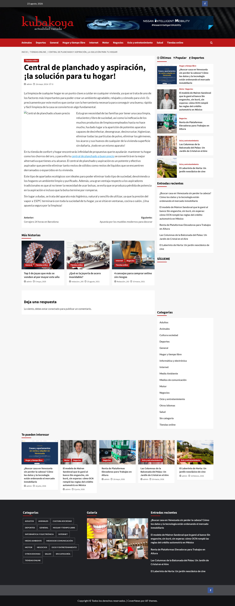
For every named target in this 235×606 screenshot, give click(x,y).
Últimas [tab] (165, 58)
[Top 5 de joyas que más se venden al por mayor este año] (43, 255)
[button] (211, 43)
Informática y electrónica (173, 360)
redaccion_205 (77, 281)
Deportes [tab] (197, 58)
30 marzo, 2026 (158, 479)
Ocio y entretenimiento (140, 42)
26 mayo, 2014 (42, 84)
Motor (105, 42)
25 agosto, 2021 (93, 281)
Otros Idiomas (167, 405)
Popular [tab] (181, 58)
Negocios (118, 42)
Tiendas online (175, 42)
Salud (160, 42)
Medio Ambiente (169, 373)
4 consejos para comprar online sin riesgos (133, 275)
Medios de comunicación (173, 379)
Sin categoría (167, 418)
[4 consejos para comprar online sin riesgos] (133, 255)
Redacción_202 (123, 281)
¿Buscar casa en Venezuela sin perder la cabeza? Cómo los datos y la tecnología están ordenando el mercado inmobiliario (194, 76)
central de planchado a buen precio (93, 156)
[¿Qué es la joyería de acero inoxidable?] (88, 255)
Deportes (41, 42)
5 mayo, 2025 (40, 281)
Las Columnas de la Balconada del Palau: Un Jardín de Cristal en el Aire (193, 148)
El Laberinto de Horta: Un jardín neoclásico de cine (192, 170)
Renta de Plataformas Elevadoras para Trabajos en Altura (194, 126)
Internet (93, 42)
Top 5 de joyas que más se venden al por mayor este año (41, 275)
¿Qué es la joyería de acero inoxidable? (85, 275)
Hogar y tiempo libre (74, 42)
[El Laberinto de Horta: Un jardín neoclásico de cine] (167, 167)
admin (29, 84)
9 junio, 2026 (79, 489)
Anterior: (41, 220)
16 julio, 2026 (40, 486)
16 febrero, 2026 (197, 476)
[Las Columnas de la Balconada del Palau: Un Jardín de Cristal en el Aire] (167, 145)
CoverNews (133, 600)
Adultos (164, 322)
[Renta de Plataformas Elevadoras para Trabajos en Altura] (167, 123)
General (54, 42)
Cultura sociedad (169, 335)
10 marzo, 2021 (139, 281)
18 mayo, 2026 (119, 479)
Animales (27, 42)
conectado (54, 308)
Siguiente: (126, 220)
